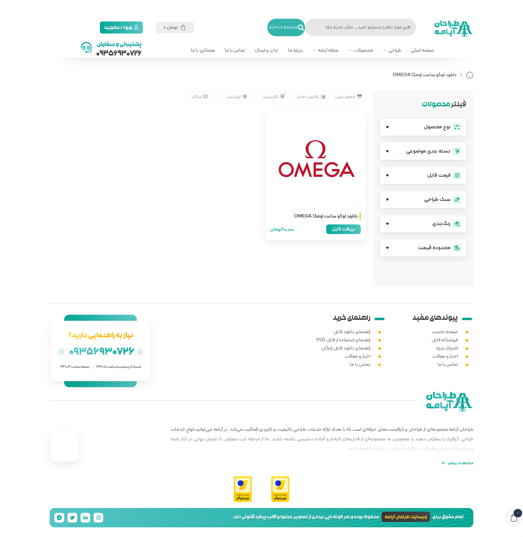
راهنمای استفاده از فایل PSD (343, 340)
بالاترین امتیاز (308, 96)
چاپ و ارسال (266, 50)
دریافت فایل (343, 229)
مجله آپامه (328, 50)
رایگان (197, 96)
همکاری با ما (203, 50)
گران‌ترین (270, 96)
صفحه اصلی (422, 50)
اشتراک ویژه (447, 348)
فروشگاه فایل (445, 340)
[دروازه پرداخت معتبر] (280, 489)
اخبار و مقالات (445, 356)
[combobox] (360, 27)
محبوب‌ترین (345, 96)
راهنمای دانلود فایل (352, 331)
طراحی (394, 50)
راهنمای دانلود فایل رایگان (345, 348)
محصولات (363, 50)
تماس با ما (235, 50)
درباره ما (295, 50)
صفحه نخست (445, 331)
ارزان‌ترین (233, 96)
